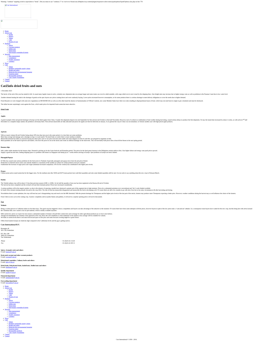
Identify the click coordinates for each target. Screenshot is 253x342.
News (6, 63)
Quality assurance (14, 59)
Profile (11, 34)
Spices (11, 45)
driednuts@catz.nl (11, 267)
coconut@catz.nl (11, 257)
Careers (7, 79)
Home (7, 31)
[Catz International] (29, 17)
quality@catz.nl (11, 272)
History (11, 36)
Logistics (11, 61)
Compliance (12, 58)
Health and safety (14, 70)
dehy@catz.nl (10, 262)
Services (7, 54)
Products (7, 43)
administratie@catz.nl (13, 277)
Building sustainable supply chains (19, 68)
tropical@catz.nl (11, 252)
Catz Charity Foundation (16, 77)
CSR (10, 40)
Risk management (14, 56)
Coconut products (14, 47)
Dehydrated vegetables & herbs (18, 52)
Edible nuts (12, 49)
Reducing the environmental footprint (20, 72)
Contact (7, 81)
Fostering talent (13, 74)
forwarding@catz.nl (12, 283)
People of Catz (13, 42)
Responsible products (15, 76)
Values (11, 38)
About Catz (8, 33)
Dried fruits (12, 51)
